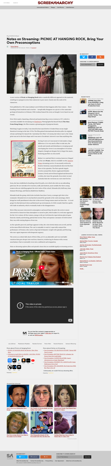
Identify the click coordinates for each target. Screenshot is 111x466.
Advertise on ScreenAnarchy (74, 460)
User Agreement (59, 460)
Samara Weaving (71, 343)
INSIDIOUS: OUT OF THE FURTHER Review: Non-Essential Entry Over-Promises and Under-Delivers (96, 141)
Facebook (34, 457)
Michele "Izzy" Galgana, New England (90, 257)
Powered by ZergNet (72, 438)
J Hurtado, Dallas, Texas (86, 249)
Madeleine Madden (24, 343)
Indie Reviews (70, 7)
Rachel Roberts (58, 343)
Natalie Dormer (37, 343)
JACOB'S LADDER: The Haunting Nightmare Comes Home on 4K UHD (96, 152)
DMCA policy (39, 335)
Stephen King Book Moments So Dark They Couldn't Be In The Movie (98, 224)
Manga (53, 7)
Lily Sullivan (12, 343)
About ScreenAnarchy (22, 460)
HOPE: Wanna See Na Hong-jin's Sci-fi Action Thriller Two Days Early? (95, 114)
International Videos (43, 7)
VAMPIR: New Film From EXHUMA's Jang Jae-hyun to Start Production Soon (95, 103)
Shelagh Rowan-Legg (86, 265)
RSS (47, 457)
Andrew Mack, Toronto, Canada (89, 241)
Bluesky (34, 47)
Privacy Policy (49, 460)
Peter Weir (47, 343)
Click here (48, 333)
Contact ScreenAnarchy (36, 460)
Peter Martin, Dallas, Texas (87, 237)
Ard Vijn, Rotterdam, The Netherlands (90, 245)
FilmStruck (38, 122)
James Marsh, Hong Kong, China (89, 253)
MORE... (82, 269)
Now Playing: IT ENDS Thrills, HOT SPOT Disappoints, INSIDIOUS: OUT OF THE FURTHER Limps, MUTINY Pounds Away (96, 127)
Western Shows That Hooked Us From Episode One (85, 223)
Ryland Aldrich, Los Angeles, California (91, 261)
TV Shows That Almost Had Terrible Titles (98, 201)
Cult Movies (60, 7)
